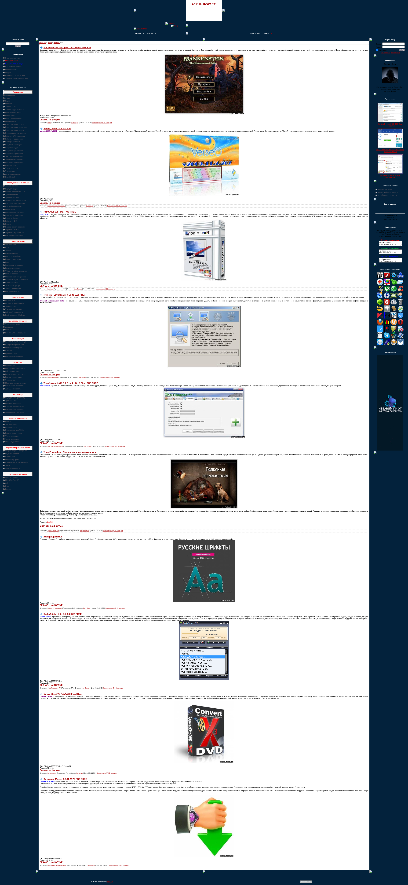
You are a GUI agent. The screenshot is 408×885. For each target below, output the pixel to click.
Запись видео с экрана (14, 110)
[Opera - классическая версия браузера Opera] (400, 324)
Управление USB (12, 230)
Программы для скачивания (16, 280)
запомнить (383, 50)
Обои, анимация (11, 436)
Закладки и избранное (14, 265)
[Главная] (170, 23)
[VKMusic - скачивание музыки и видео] (400, 345)
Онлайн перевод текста (387, 195)
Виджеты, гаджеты (12, 454)
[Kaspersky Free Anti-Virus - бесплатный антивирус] (380, 318)
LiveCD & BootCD (12, 480)
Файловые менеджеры (14, 162)
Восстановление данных (15, 192)
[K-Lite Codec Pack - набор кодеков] (400, 311)
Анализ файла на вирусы (388, 192)
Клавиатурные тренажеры (15, 374)
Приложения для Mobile (14, 430)
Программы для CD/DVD (15, 124)
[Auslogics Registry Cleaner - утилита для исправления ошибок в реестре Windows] (393, 284)
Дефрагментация (12, 198)
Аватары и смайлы (13, 256)
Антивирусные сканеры (14, 303)
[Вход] (174, 26)
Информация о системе (15, 203)
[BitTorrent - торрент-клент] (393, 291)
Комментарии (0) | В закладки (102, 122)
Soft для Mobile (11, 424)
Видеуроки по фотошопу (15, 398)
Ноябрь (57, 43)
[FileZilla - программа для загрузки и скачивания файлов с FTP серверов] (387, 304)
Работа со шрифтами (14, 139)
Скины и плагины (12, 283)
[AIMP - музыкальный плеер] (393, 278)
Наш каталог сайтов (13, 67)
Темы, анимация (12, 439)
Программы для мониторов (16, 127)
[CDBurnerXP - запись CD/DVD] (380, 298)
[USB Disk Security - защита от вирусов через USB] (387, 345)
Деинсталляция (11, 195)
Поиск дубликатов (12, 218)
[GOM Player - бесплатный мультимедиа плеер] (380, 311)
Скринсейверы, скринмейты (16, 462)
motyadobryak (84, 531)
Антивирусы (10, 300)
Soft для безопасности (14, 312)
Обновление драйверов (14, 324)
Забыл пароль (385, 52)
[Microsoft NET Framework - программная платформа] (393, 318)
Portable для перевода (14, 356)
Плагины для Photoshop (14, 406)
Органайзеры (10, 121)
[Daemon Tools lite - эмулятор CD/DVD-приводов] (387, 298)
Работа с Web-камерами (15, 136)
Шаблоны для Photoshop (15, 409)
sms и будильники (12, 442)
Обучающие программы (15, 368)
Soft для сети (10, 244)
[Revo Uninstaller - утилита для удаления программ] (400, 331)
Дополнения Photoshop (14, 412)
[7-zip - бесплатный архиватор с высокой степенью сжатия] (380, 278)
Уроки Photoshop (53, 531)
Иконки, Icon (10, 457)
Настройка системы (13, 206)
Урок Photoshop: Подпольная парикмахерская (70, 452)
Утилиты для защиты (13, 309)
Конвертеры (10, 115)
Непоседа (74, 122)
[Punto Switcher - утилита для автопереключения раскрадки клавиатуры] (387, 331)
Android (8, 421)
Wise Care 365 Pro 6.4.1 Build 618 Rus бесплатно (390, 151)
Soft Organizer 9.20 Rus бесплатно (390, 176)
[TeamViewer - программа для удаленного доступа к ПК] (380, 345)
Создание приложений (14, 151)
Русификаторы (11, 353)
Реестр (8, 224)
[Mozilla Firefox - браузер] (380, 324)
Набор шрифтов (53, 536)
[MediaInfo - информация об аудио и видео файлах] (387, 318)
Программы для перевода (15, 342)
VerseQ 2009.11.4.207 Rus (57, 128)
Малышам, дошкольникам (15, 383)
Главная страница (12, 58)
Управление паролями (14, 159)
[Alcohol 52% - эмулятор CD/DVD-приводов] (400, 278)
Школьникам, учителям (14, 386)
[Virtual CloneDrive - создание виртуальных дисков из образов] (393, 345)
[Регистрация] (140, 28)
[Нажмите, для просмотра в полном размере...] (204, 114)
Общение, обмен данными (16, 271)
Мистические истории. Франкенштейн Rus (67, 47)
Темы (7, 465)
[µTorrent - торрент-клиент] (387, 291)
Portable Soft (10, 177)
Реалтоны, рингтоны (13, 433)
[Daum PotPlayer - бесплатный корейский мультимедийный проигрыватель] (380, 331)
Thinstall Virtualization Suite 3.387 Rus (65, 295)
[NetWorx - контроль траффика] (387, 324)
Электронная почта (13, 288)
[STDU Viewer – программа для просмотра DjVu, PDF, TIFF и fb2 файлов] (400, 338)
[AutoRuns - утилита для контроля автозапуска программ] (400, 284)
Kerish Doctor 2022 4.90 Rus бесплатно (390, 125)
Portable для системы (14, 236)
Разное (8, 489)
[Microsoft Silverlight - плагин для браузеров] (400, 318)
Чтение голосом (11, 168)
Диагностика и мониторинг (16, 200)
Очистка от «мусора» (14, 215)
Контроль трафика (12, 268)
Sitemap (110, 881)
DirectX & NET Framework (15, 333)
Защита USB (10, 306)
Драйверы (9, 327)
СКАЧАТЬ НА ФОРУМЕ (51, 286)
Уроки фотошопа (12, 401)
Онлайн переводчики (13, 348)
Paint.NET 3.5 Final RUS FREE (60, 211)
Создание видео (11, 148)
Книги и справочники (13, 377)
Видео (7, 101)
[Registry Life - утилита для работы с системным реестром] (393, 331)
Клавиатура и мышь (13, 112)
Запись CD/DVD (11, 107)
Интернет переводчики (14, 345)
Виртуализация (11, 189)
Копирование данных (13, 118)
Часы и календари (12, 468)
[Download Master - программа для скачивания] (400, 298)
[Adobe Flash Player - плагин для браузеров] (387, 278)
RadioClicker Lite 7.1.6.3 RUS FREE (63, 614)
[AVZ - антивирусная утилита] (380, 291)
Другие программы (13, 174)
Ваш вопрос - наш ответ (15, 75)
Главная (42, 43)
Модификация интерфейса (16, 451)
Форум (8, 72)
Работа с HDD (11, 221)
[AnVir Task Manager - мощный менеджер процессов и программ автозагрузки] (380, 284)
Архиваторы (10, 95)
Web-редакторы (11, 253)
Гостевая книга (11, 70)
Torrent (8, 250)
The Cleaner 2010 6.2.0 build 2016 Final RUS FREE (71, 383)
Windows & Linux (11, 477)
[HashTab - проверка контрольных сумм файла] (387, 311)
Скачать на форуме (50, 120)
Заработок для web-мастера (16, 78)
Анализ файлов (11, 186)
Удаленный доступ (12, 286)
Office (7, 483)
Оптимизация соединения (15, 277)
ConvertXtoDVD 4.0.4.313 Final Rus (63, 694)
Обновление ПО (11, 209)
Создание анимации (13, 145)
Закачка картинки (385, 189)
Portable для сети (12, 291)
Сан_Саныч (78, 289)
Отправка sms (11, 427)
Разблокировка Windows (15, 315)
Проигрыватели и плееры (15, 133)
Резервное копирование (15, 227)
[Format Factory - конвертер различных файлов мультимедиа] (393, 304)
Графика (8, 104)
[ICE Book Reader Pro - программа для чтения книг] (393, 311)
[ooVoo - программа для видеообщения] (393, 324)
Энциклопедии (11, 380)
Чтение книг (10, 171)
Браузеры (9, 262)
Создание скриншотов (14, 153)
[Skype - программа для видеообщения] (387, 338)
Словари (8, 350)
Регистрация (395, 52)
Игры (7, 486)
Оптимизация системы (14, 212)
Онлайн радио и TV (13, 274)
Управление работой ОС (15, 233)
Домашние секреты (13, 389)
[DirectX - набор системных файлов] (393, 298)
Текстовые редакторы (14, 156)
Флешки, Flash (11, 165)
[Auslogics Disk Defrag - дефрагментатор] (387, 284)
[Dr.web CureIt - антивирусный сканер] (380, 304)
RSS (272, 33)
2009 (50, 43)
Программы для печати (14, 130)
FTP (7, 247)
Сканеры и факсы (12, 142)
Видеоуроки (10, 365)
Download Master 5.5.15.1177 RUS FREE (65, 779)
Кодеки (8, 330)
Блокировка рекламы (13, 259)
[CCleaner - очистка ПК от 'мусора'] (400, 291)
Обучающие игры (12, 371)
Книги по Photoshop (13, 404)
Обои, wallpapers (12, 460)
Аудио (7, 98)
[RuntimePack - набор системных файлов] (380, 338)
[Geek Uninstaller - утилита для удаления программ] (400, 304)
